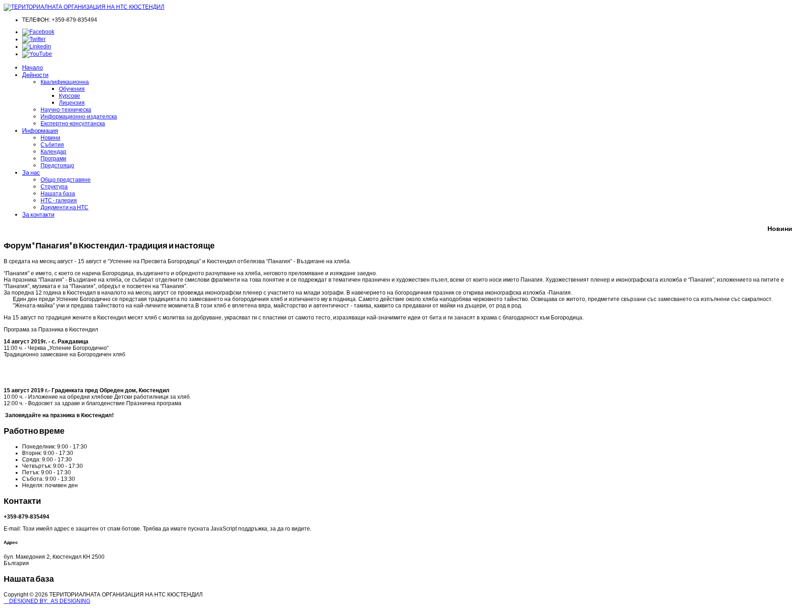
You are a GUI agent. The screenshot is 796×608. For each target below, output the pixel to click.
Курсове (69, 95)
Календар (53, 151)
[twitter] (34, 39)
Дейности (35, 74)
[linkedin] (36, 46)
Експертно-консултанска (73, 123)
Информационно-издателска (79, 116)
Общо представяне (66, 179)
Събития (52, 144)
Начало (32, 67)
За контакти (38, 214)
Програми (53, 158)
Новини (50, 137)
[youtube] (37, 54)
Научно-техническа (66, 109)
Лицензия (72, 102)
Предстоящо (57, 165)
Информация (40, 130)
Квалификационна (65, 81)
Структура (54, 186)
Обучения (72, 88)
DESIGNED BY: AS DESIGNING (47, 601)
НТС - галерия (59, 200)
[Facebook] (38, 32)
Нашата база (58, 193)
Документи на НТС (64, 207)
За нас (31, 172)
